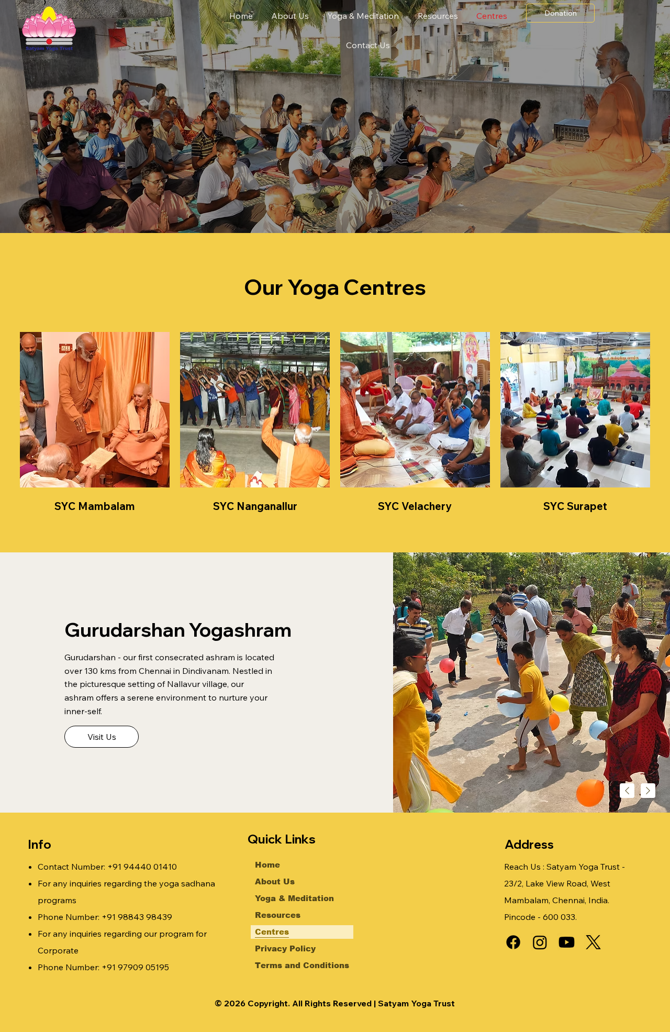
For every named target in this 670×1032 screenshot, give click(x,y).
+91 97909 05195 (135, 967)
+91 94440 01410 (142, 866)
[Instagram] (540, 942)
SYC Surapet (575, 506)
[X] (593, 942)
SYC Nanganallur (255, 506)
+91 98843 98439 (137, 917)
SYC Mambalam (94, 506)
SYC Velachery (415, 506)
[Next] (648, 790)
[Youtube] (566, 942)
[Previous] (627, 790)
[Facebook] (513, 942)
